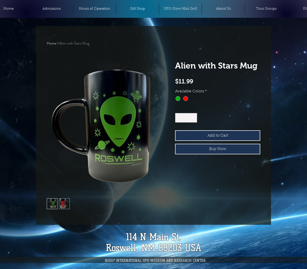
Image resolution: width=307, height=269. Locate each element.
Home (51, 43)
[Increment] (193, 117)
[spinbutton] (186, 117)
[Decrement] (179, 117)
